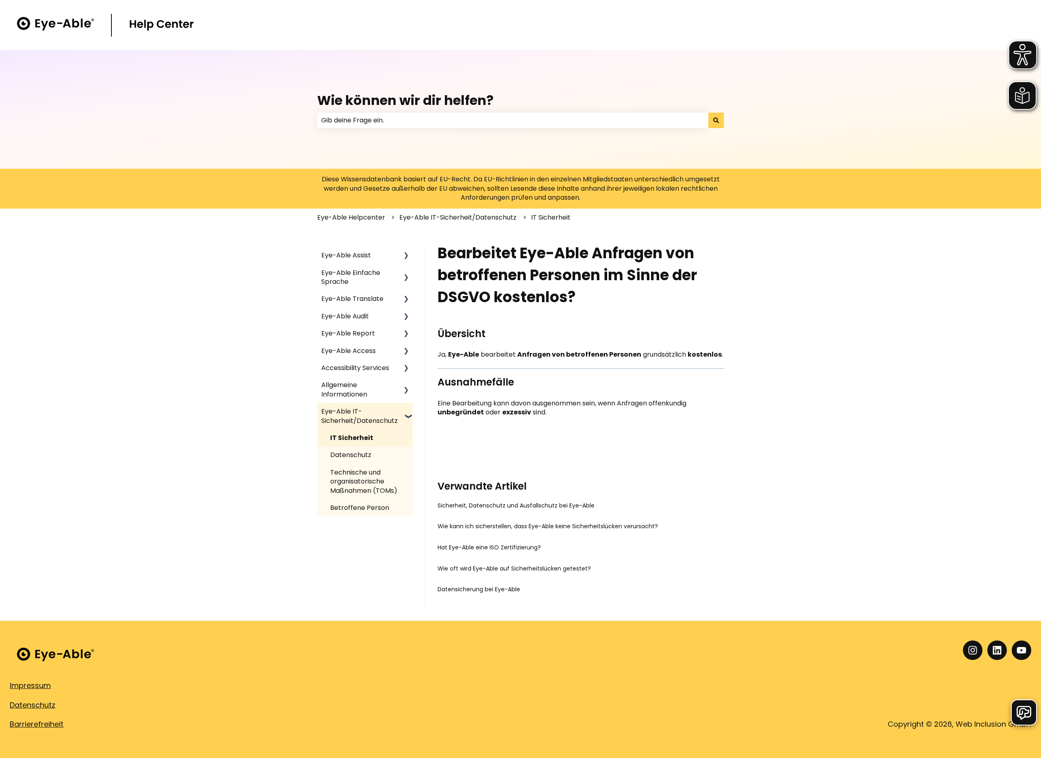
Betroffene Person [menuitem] (359, 507)
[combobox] (512, 120)
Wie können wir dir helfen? (405, 100)
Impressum (30, 685)
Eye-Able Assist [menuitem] (346, 255)
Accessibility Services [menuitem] (355, 367)
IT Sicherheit (551, 217)
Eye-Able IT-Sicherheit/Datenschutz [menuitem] (359, 416)
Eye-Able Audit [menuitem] (345, 316)
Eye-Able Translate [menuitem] (352, 298)
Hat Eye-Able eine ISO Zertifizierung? (489, 547)
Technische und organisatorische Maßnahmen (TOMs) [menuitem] (363, 481)
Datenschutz (32, 705)
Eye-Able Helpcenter (351, 217)
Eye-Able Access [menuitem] (348, 350)
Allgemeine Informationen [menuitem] (344, 389)
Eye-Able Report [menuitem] (348, 333)
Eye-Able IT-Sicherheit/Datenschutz (457, 217)
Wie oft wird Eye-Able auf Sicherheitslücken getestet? (514, 568)
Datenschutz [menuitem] (350, 455)
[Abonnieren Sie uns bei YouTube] (1021, 650)
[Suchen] (716, 120)
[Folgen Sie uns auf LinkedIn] (997, 650)
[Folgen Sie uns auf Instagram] (972, 650)
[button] (406, 256)
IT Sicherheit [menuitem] (351, 437)
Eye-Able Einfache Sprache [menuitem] (350, 277)
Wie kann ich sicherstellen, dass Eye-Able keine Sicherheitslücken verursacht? (548, 526)
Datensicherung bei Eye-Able (479, 589)
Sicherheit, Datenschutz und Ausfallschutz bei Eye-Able (516, 505)
